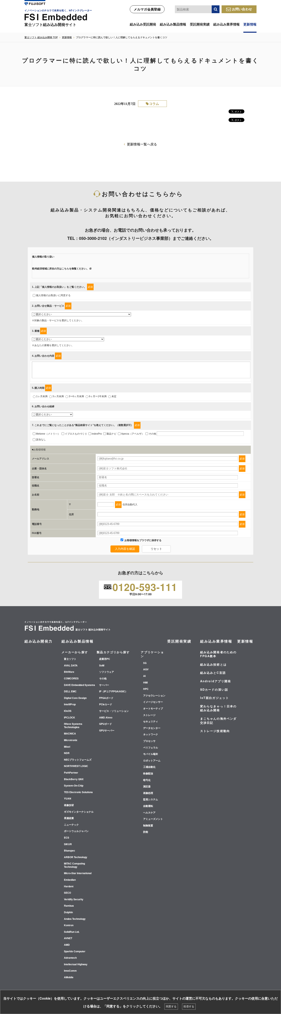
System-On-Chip (73, 785)
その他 (152, 433)
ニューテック (71, 824)
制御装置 (148, 825)
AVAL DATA (71, 665)
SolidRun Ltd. (71, 932)
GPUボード (105, 724)
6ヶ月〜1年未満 (98, 396)
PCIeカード (105, 704)
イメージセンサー (153, 702)
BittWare (69, 672)
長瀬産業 (69, 818)
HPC (146, 689)
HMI (145, 682)
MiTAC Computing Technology (74, 865)
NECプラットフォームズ (78, 759)
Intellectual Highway (75, 964)
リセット (156, 548)
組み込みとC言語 (213, 673)
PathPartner (71, 772)
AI (144, 676)
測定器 (147, 786)
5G (144, 663)
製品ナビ (111, 433)
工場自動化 (149, 767)
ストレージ (149, 715)
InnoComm (70, 970)
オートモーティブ (153, 708)
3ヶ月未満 (58, 396)
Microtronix (70, 740)
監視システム (150, 799)
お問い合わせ (242, 9)
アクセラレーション (154, 695)
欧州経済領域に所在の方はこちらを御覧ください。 (60, 268)
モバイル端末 (150, 754)
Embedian (70, 880)
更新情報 (250, 24)
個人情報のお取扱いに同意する (53, 295)
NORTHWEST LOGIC (76, 766)
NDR (67, 753)
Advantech (70, 957)
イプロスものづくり (76, 433)
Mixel (67, 746)
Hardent (68, 886)
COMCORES (71, 678)
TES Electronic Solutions (78, 792)
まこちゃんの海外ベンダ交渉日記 (218, 720)
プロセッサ (149, 741)
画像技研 (69, 805)
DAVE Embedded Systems (79, 685)
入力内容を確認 (125, 548)
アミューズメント (153, 819)
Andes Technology (75, 919)
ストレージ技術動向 (215, 731)
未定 (113, 396)
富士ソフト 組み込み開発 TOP (41, 37)
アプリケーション (152, 654)
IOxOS (67, 711)
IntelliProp (70, 704)
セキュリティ (150, 721)
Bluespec (69, 850)
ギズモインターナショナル (79, 811)
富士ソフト (70, 659)
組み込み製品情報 (173, 24)
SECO (67, 893)
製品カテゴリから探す (113, 652)
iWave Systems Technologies (73, 725)
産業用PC (104, 659)
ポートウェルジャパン (76, 831)
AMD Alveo (105, 717)
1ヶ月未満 (42, 396)
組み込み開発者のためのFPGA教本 (218, 654)
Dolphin (68, 912)
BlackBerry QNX (74, 779)
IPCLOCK (69, 717)
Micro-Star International (78, 873)
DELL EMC (70, 691)
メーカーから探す (75, 652)
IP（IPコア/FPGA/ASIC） (113, 691)
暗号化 (147, 780)
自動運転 (148, 806)
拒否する (188, 1006)
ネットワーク (150, 734)
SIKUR (68, 844)
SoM (101, 665)
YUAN (67, 798)
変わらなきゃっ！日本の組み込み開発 (218, 708)
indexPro (97, 433)
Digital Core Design (75, 698)
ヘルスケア (149, 812)
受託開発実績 (200, 24)
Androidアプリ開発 (215, 681)
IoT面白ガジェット (214, 698)
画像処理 (148, 793)
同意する (171, 1006)
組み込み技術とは (213, 664)
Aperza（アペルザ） (132, 433)
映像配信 (148, 773)
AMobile (68, 977)
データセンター (151, 728)
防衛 (145, 832)
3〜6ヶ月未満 (76, 396)
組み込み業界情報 (226, 24)
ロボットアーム (151, 760)
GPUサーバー (106, 730)
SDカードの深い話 (214, 689)
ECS (66, 837)
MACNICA (70, 733)
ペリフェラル (150, 747)
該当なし (41, 439)
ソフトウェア (106, 672)
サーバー (104, 685)
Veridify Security (73, 899)
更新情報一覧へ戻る (142, 144)
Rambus (69, 905)
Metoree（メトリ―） (48, 433)
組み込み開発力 (38, 641)
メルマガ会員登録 (147, 9)
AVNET (68, 938)
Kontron (68, 925)
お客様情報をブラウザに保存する (142, 540)
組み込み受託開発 (143, 24)
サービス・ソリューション (114, 711)
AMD (67, 945)
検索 (215, 9)
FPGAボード (106, 698)
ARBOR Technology (75, 857)
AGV (146, 669)
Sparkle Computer (74, 951)
